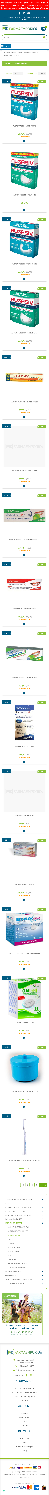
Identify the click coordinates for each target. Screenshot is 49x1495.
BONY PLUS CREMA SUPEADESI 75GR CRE (24, 540)
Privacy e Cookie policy (24, 1396)
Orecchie (12, 1259)
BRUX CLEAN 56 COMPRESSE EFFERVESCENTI (24, 954)
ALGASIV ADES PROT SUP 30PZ (24, 195)
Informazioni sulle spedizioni (24, 1392)
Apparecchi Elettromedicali (18, 1207)
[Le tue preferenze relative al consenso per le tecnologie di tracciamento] (4, 1491)
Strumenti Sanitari (17, 1267)
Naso (10, 1255)
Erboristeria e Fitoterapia (18, 1215)
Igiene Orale (13, 1251)
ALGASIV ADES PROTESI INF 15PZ (24, 264)
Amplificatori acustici (18, 1227)
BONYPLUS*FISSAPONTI (24, 885)
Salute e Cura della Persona (18, 1279)
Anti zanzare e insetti (18, 1231)
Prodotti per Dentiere (11, 55)
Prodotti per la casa (17, 1263)
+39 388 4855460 (26, 1366)
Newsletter (24, 1425)
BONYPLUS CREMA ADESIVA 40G (24, 678)
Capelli (11, 1239)
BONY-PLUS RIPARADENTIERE (24, 609)
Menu (6, 46)
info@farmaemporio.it (26, 1370)
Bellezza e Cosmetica (15, 1211)
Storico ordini (24, 1417)
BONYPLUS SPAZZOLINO (24, 816)
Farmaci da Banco (13, 1219)
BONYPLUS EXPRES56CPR (24, 747)
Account (24, 1413)
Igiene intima (14, 1247)
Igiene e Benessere (19, 52)
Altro (8, 1203)
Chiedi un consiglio (24, 1446)
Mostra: (8, 73)
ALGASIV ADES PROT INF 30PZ (24, 126)
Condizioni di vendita (24, 1388)
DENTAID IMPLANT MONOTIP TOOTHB (24, 1161)
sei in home (8, 52)
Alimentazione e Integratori (19, 1199)
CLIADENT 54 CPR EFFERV (25, 1023)
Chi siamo (24, 1438)
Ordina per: (32, 73)
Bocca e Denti (31, 52)
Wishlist (24, 1421)
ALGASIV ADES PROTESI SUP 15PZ (24, 333)
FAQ (24, 1450)
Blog (24, 1442)
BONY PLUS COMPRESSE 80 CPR (24, 471)
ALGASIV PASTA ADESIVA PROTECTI (24, 402)
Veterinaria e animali (15, 1283)
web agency (24, 1477)
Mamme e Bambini (13, 1271)
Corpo (11, 1243)
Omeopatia (10, 1275)
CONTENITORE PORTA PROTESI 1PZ (24, 1092)
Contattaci (24, 1400)
